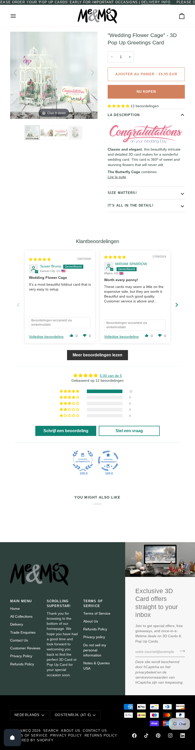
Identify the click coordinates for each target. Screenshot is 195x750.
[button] (119, 106)
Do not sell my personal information (94, 650)
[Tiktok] (146, 735)
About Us (90, 621)
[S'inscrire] (180, 651)
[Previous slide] (15, 73)
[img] (40, 259)
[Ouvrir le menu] (17, 16)
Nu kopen (146, 92)
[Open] (12, 737)
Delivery (16, 624)
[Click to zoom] (54, 75)
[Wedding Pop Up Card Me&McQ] (32, 132)
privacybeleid (145, 672)
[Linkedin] (182, 735)
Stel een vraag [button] (129, 431)
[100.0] (83, 461)
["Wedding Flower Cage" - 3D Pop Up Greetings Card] (46, 132)
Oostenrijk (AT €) (73, 715)
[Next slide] (92, 73)
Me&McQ (22, 731)
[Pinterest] (158, 735)
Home (15, 609)
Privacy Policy (21, 656)
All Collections (21, 616)
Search (51, 731)
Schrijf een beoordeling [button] (65, 431)
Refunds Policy (22, 664)
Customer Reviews (25, 648)
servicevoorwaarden (151, 677)
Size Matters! (122, 193)
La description (124, 115)
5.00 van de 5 (111, 376)
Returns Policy (101, 735)
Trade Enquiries (23, 632)
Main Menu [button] (21, 601)
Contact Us (19, 640)
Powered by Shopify (32, 740)
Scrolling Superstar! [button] (59, 603)
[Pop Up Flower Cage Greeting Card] (75, 132)
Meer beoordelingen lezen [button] (97, 355)
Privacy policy (94, 637)
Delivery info (156, 2)
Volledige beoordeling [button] (46, 337)
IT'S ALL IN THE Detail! (130, 205)
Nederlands (27, 715)
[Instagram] (170, 735)
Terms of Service (96, 613)
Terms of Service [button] (93, 603)
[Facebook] (134, 735)
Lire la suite (117, 177)
